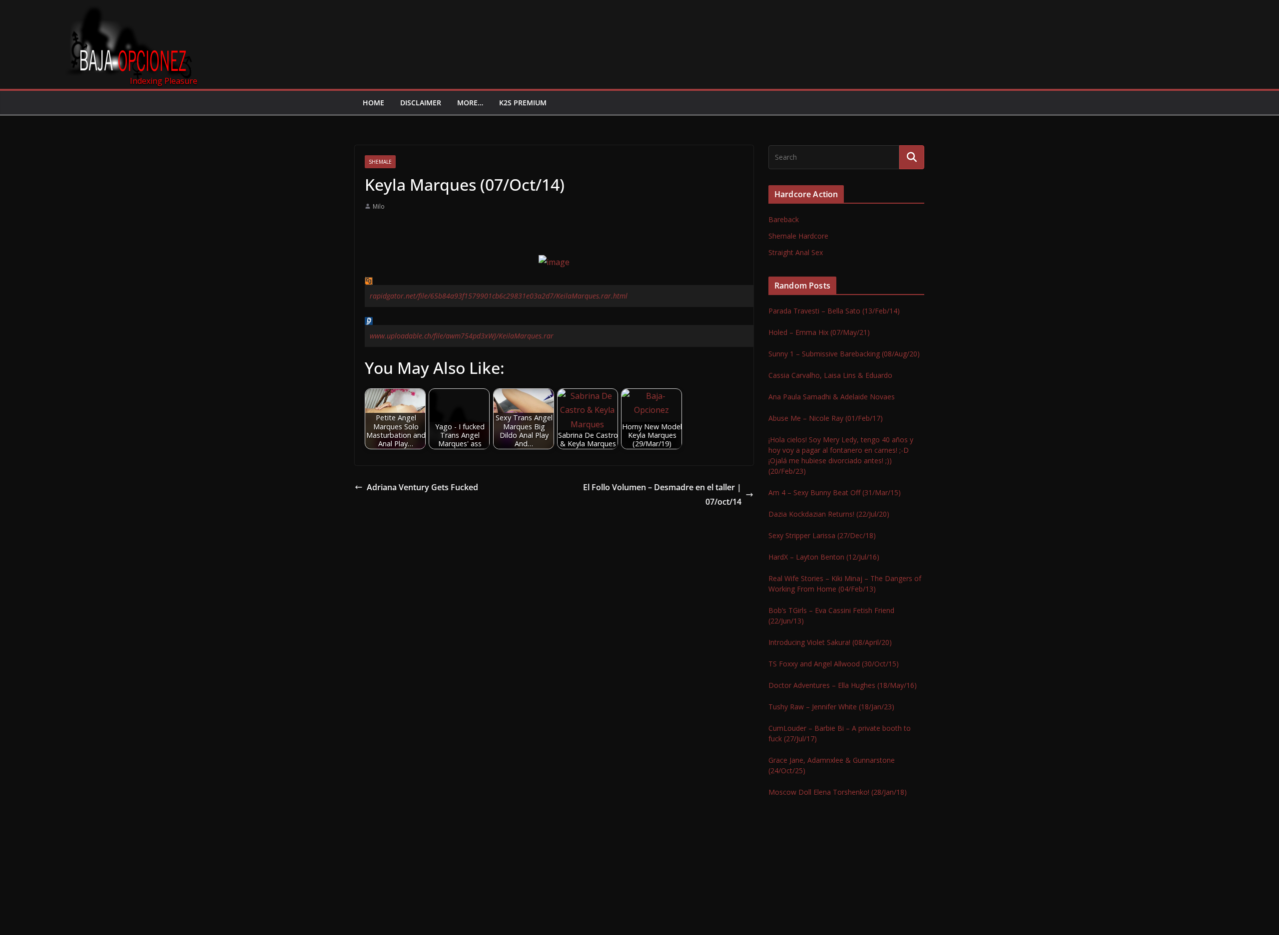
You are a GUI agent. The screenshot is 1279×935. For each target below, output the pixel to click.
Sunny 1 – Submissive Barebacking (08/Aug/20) (844, 353)
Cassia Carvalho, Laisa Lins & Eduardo (830, 375)
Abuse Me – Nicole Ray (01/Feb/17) (825, 418)
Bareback (783, 219)
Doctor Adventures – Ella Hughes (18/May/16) (842, 685)
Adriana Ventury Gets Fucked (422, 487)
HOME (373, 102)
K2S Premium (523, 102)
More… (470, 102)
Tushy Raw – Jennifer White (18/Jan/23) (831, 706)
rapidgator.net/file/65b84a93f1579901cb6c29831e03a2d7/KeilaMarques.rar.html (499, 296)
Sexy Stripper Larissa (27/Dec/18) (822, 535)
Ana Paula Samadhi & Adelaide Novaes (831, 396)
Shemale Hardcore (798, 236)
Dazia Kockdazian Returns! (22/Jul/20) (828, 514)
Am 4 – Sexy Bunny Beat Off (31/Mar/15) (834, 492)
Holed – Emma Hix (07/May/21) (819, 332)
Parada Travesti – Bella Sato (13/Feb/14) (834, 310)
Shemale (380, 161)
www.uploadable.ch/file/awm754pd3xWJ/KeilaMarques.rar (462, 335)
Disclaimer (420, 102)
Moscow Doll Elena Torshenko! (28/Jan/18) (837, 792)
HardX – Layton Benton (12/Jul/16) (823, 557)
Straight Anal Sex (795, 252)
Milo (379, 206)
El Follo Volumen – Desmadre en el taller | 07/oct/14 (662, 494)
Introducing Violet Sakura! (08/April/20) (830, 642)
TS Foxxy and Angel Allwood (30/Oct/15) (833, 663)
